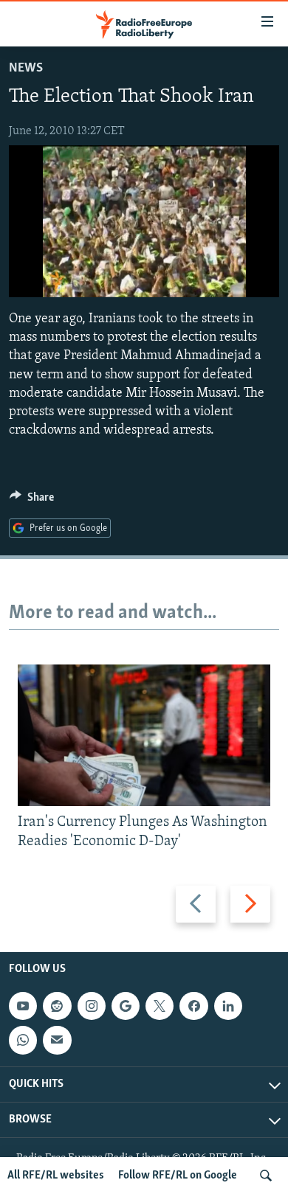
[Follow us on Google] (126, 1006)
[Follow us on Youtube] (23, 1006)
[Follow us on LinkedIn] (228, 1006)
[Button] (32, 501)
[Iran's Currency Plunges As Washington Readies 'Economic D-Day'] (144, 735)
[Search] (266, 1175)
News (26, 68)
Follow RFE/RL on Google (177, 1175)
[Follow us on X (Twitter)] (159, 1006)
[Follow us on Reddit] (57, 1006)
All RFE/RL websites (55, 1175)
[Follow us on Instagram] (92, 1006)
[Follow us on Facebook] (193, 1006)
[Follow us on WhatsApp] (23, 1040)
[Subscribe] (57, 1040)
